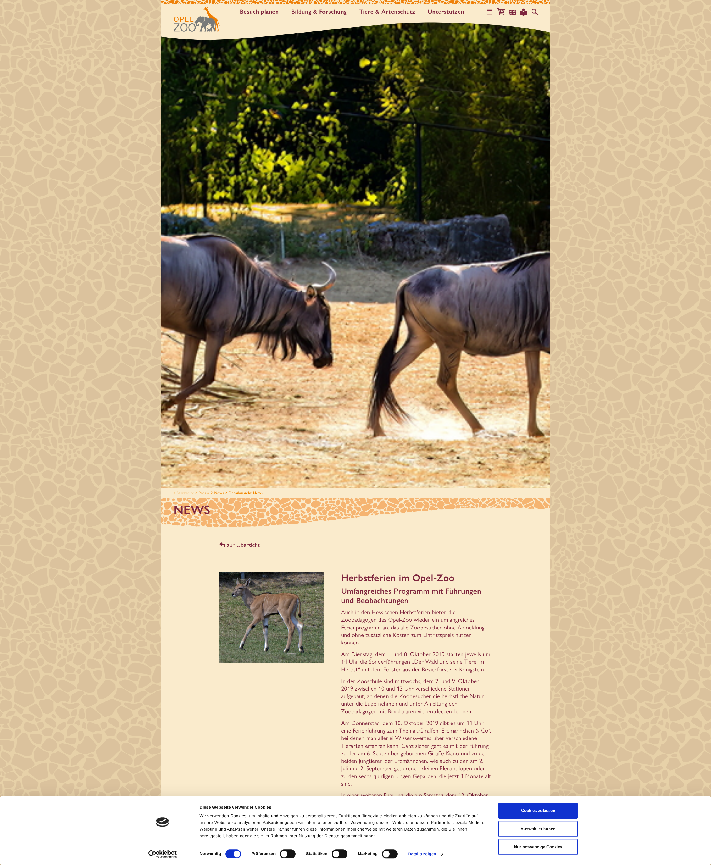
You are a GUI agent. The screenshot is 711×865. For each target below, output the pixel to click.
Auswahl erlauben (537, 828)
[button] (501, 12)
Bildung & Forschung (319, 12)
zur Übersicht (242, 545)
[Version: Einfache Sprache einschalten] (523, 12)
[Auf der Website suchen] (535, 12)
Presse (204, 493)
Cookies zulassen (538, 810)
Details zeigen (422, 854)
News (219, 493)
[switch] (288, 853)
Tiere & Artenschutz (387, 12)
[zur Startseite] (197, 19)
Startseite (185, 493)
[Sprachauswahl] (512, 12)
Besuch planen (259, 12)
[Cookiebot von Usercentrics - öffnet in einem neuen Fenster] (162, 854)
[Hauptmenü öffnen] (489, 12)
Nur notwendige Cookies (538, 846)
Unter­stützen (446, 12)
